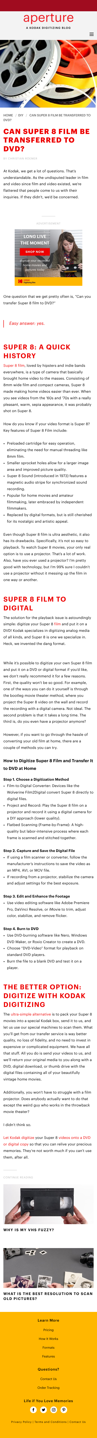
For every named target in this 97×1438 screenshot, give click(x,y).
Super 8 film (14, 365)
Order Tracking (48, 1388)
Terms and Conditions (51, 1422)
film (57, 624)
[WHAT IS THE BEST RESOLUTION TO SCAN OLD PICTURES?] (48, 1269)
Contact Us (48, 1379)
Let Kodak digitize (18, 1138)
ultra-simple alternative (31, 1014)
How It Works (48, 1339)
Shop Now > (66, 5)
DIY (20, 115)
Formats (49, 1347)
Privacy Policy (21, 1422)
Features (48, 1356)
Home (8, 115)
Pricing (48, 1330)
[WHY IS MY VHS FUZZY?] (48, 1205)
